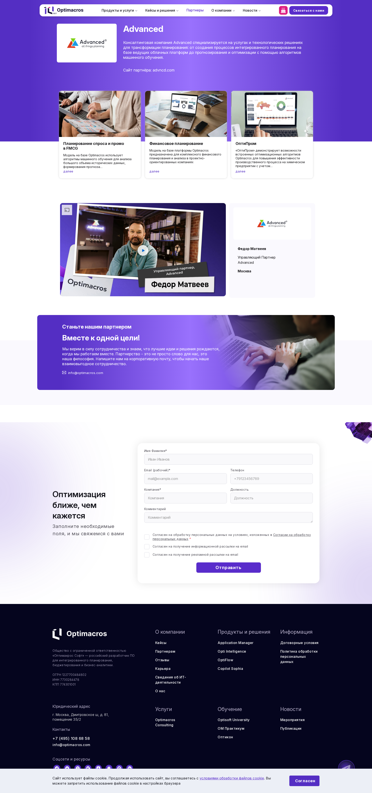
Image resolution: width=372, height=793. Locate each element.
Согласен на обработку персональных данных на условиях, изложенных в (232, 537)
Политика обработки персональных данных (299, 656)
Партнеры (195, 10)
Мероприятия (292, 720)
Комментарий (155, 509)
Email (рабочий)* (157, 470)
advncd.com (164, 70)
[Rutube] (88, 768)
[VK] (67, 768)
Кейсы (161, 643)
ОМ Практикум (231, 728)
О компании (221, 10)
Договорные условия (299, 643)
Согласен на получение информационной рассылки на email (200, 546)
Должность (239, 489)
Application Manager (236, 643)
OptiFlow (225, 660)
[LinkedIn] (130, 768)
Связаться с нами (308, 10)
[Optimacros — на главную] (64, 10)
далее (68, 171)
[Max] (119, 768)
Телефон (237, 470)
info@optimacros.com (85, 373)
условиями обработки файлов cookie (232, 778)
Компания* (152, 489)
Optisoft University (234, 720)
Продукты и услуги (118, 10)
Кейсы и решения (160, 10)
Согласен (305, 781)
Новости (250, 10)
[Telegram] (57, 768)
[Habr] (109, 768)
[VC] (77, 768)
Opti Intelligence (232, 651)
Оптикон (225, 737)
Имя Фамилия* (155, 451)
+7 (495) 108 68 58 (71, 738)
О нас (160, 691)
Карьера (163, 668)
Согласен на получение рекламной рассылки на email (195, 554)
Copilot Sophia (230, 668)
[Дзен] (98, 768)
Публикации (291, 728)
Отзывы (162, 660)
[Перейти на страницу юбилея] (283, 10)
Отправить (228, 567)
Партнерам (165, 651)
